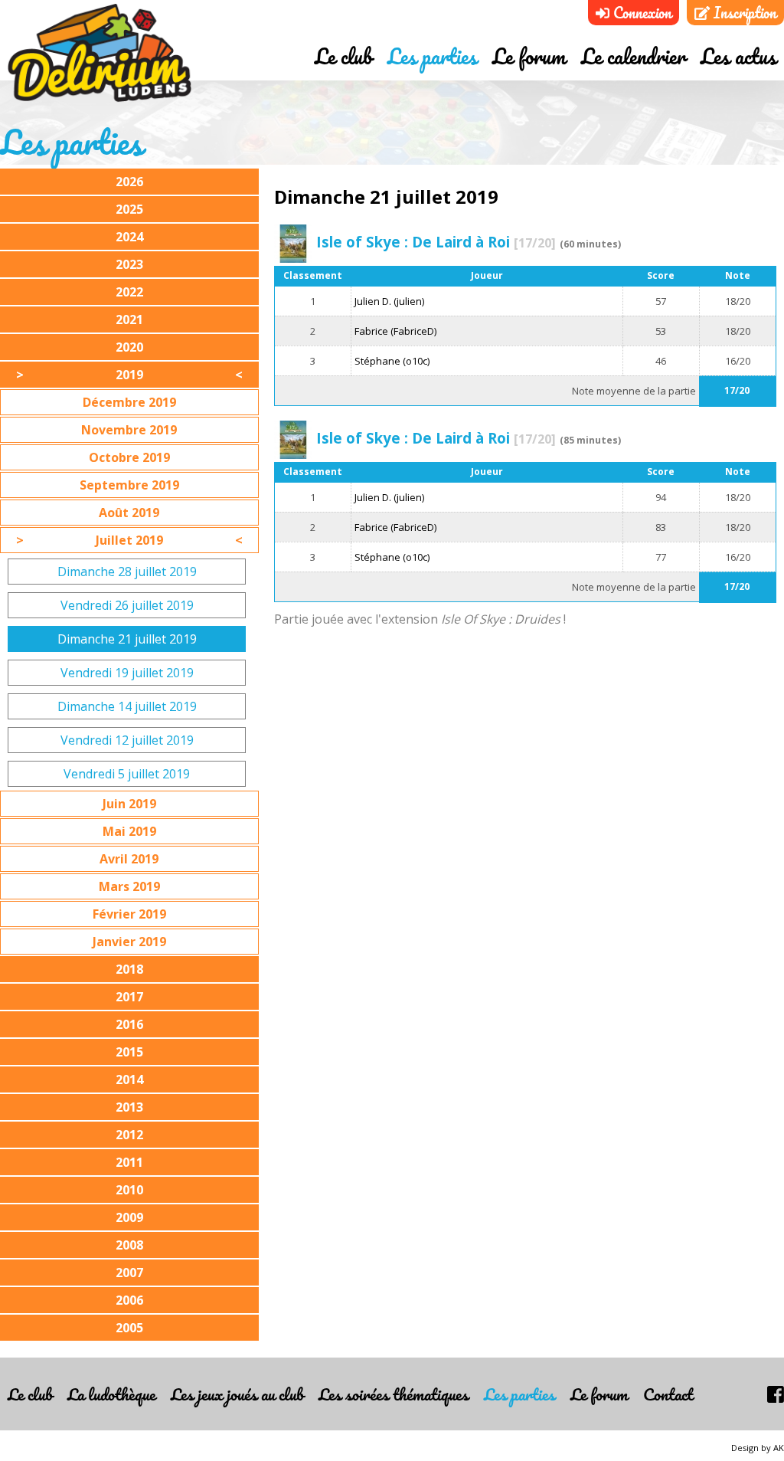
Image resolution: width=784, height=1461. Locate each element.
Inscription (743, 13)
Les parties (432, 56)
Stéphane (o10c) (392, 361)
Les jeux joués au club (237, 1394)
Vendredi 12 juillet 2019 (127, 740)
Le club (343, 56)
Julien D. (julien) (389, 301)
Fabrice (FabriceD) (395, 331)
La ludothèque (111, 1394)
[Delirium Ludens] (99, 53)
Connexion (640, 13)
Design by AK (757, 1447)
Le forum (529, 56)
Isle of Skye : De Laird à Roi (436, 241)
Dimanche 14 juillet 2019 (127, 706)
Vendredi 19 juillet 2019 (127, 672)
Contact (668, 1394)
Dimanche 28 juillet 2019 (127, 571)
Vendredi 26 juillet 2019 (127, 605)
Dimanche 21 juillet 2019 (127, 639)
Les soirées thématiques (393, 1394)
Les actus (738, 56)
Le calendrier (633, 56)
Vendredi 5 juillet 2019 (127, 773)
